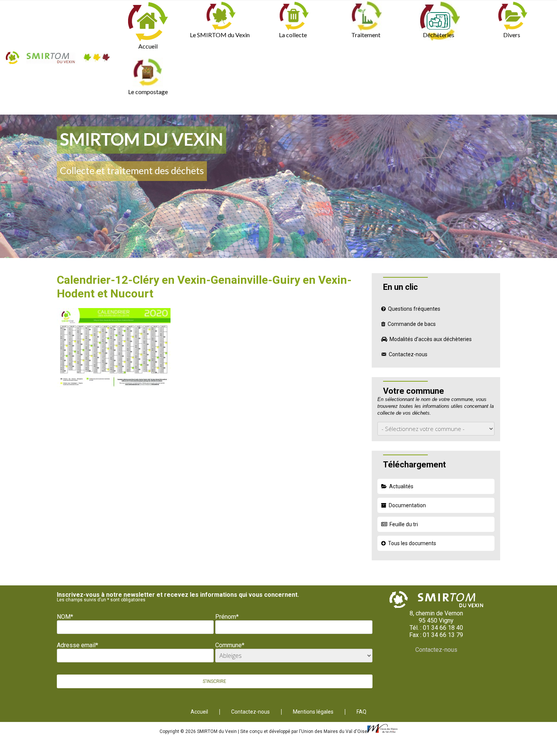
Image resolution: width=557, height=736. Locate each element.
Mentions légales (313, 712)
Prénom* (227, 616)
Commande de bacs (412, 324)
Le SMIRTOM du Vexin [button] (220, 34)
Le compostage (148, 91)
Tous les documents (412, 543)
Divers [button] (511, 34)
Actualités (401, 486)
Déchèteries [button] (438, 34)
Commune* (229, 645)
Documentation (407, 505)
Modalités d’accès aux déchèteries (431, 339)
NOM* (65, 616)
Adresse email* (77, 645)
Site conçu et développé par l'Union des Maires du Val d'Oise (303, 731)
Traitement (365, 34)
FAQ (361, 712)
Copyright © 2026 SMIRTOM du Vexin (199, 731)
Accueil (148, 46)
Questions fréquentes (414, 309)
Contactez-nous (408, 354)
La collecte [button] (293, 34)
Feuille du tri (404, 524)
